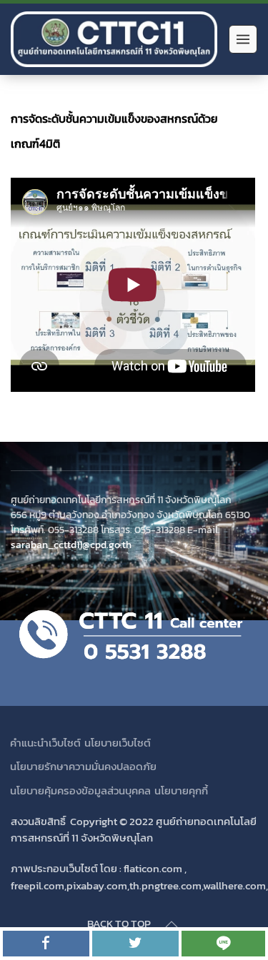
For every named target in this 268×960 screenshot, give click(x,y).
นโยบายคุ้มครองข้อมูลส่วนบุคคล (80, 790)
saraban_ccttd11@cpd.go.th (71, 544)
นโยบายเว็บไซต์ (117, 742)
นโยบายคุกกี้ (181, 790)
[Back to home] (116, 39)
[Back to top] (172, 924)
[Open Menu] (243, 39)
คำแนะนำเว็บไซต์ (45, 742)
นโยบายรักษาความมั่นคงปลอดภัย (83, 766)
